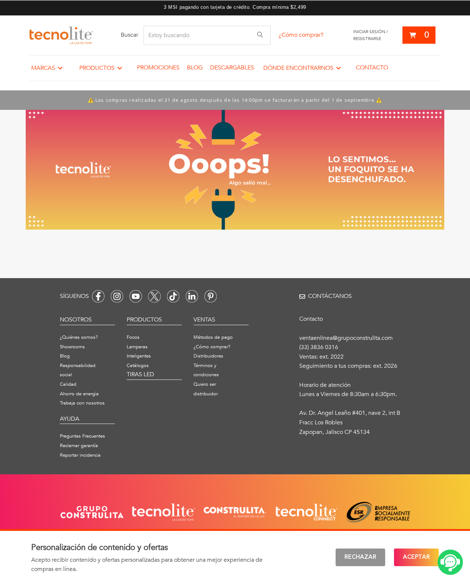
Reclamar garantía (79, 445)
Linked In (191, 296)
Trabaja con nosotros (82, 403)
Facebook (98, 296)
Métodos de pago (213, 337)
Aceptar (416, 557)
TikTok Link (173, 296)
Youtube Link (135, 296)
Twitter (154, 296)
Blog (195, 68)
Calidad (68, 384)
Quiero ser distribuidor (206, 389)
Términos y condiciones (206, 370)
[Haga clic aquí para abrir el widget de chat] (450, 562)
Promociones (158, 68)
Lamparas (137, 347)
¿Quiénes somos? (79, 337)
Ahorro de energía (79, 394)
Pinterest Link (210, 296)
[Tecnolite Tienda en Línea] (61, 35)
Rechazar (360, 557)
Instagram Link (117, 296)
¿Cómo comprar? (301, 35)
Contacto (372, 68)
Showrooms (72, 347)
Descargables (232, 68)
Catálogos (138, 365)
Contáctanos (330, 296)
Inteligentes (139, 356)
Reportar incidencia (80, 455)
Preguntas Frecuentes (82, 436)
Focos (133, 337)
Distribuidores (208, 356)
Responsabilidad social (77, 370)
